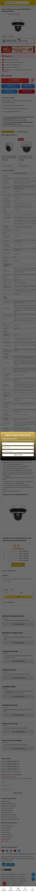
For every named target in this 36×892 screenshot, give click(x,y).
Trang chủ (3, 890)
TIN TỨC (25, 890)
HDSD (32, 890)
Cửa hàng (18, 890)
